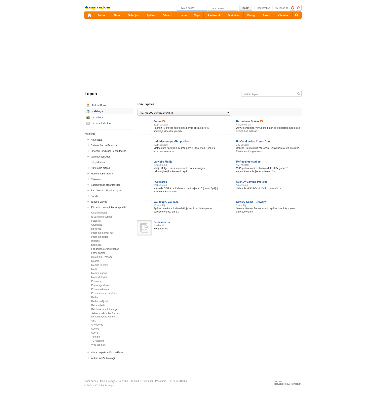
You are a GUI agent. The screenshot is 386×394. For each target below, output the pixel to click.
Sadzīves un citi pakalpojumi (106, 190)
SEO (93, 320)
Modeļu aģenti (99, 273)
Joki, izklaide (98, 162)
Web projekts (98, 344)
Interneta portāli (99, 236)
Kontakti (134, 381)
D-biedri (167, 15)
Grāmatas (96, 224)
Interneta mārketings (102, 232)
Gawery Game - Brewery (251, 202)
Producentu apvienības (104, 293)
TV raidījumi (97, 340)
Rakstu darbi (98, 305)
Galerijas (133, 15)
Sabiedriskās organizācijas (105, 184)
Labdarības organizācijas (105, 248)
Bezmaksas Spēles (247, 121)
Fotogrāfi (96, 220)
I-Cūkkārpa (160, 182)
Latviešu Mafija (163, 161)
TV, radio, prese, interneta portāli (108, 207)
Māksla (95, 260)
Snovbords (97, 324)
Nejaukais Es (162, 222)
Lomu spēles (98, 252)
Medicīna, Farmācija (102, 173)
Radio (94, 297)
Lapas (183, 15)
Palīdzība (123, 381)
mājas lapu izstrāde (102, 256)
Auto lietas (96, 139)
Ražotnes (96, 179)
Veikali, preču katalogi (103, 358)
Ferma (157, 121)
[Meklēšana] (297, 15)
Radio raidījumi (99, 301)
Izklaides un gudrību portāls (171, 141)
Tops (197, 15)
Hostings (96, 228)
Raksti (266, 15)
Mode (94, 269)
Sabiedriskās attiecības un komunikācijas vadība (105, 314)
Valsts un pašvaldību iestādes (107, 352)
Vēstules (283, 15)
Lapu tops (98, 117)
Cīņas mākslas (99, 212)
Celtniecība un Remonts (104, 145)
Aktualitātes (99, 105)
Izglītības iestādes (100, 156)
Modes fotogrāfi (99, 277)
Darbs (183, 381)
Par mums (174, 381)
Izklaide (95, 240)
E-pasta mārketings (101, 216)
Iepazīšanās (91, 381)
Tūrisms (95, 336)
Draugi (251, 15)
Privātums (160, 381)
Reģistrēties (263, 7)
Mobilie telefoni (99, 264)
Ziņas (117, 15)
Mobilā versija (107, 381)
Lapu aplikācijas (101, 123)
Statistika (233, 15)
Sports (94, 196)
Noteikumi (147, 381)
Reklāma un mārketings (104, 309)
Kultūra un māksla (101, 167)
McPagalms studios (248, 161)
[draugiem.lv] (89, 15)
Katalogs (97, 111)
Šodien (102, 15)
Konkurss (96, 244)
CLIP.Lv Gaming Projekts (251, 182)
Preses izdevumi (100, 289)
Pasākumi (214, 15)
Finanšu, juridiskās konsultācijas (108, 150)
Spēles (151, 15)
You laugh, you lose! (166, 202)
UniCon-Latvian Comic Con (253, 141)
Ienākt (245, 8)
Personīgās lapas (100, 285)
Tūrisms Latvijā (99, 201)
